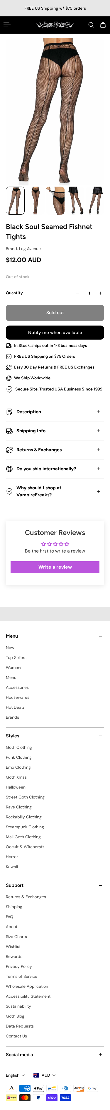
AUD (46, 1075)
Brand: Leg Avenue (23, 248)
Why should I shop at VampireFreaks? (38, 491)
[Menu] (7, 24)
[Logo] (55, 25)
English (12, 1075)
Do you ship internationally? (46, 468)
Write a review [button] (55, 567)
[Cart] (103, 24)
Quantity (14, 292)
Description (28, 411)
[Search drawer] (91, 24)
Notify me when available (55, 332)
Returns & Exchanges (39, 449)
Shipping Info (30, 430)
